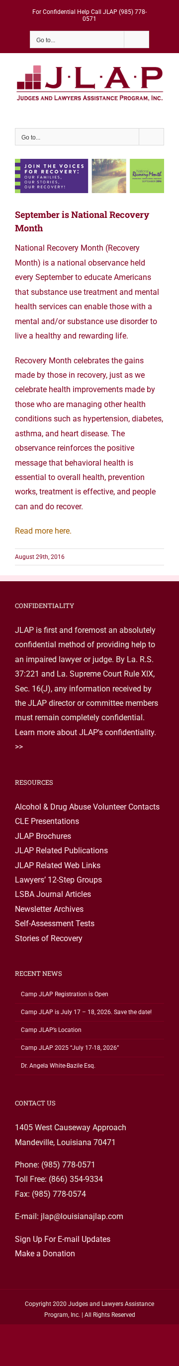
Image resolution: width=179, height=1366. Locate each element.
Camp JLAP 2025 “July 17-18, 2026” (70, 1047)
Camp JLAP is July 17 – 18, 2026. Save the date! (86, 1012)
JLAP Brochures (43, 836)
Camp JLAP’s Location (51, 1029)
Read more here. (43, 531)
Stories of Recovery (49, 938)
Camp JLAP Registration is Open (64, 994)
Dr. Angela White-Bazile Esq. (58, 1065)
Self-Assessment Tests (54, 923)
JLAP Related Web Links (57, 865)
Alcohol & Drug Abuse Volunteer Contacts (87, 807)
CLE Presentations (47, 821)
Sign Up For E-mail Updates (62, 1239)
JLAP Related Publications (61, 850)
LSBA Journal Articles (53, 894)
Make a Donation (45, 1253)
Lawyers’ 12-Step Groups (58, 880)
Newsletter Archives (49, 909)
